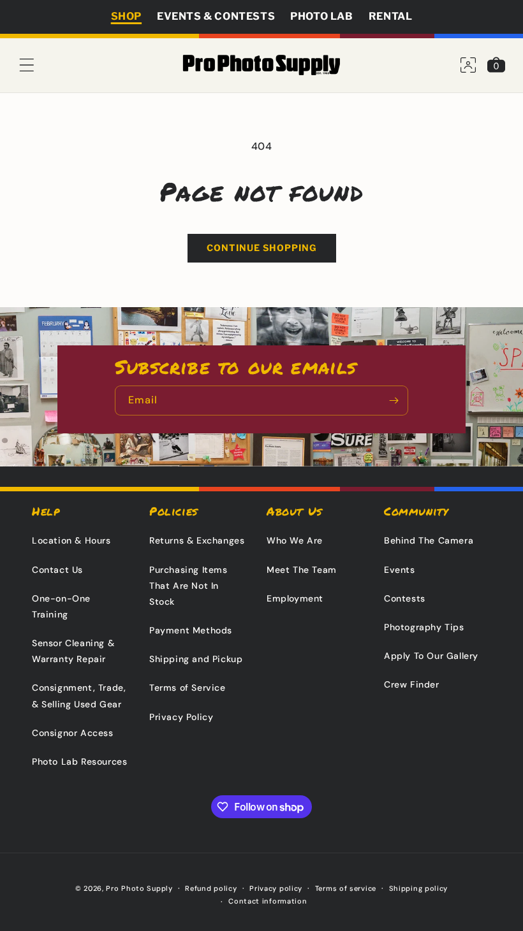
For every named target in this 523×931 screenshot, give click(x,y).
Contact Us (57, 569)
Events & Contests (216, 16)
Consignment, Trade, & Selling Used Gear (79, 695)
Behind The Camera (428, 540)
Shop (126, 16)
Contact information (267, 901)
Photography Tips (424, 627)
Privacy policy (275, 888)
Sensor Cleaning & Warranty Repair (73, 651)
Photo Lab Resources (79, 761)
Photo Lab (321, 16)
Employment (295, 598)
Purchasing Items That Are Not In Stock (188, 585)
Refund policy (211, 888)
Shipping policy (418, 888)
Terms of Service (187, 687)
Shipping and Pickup (195, 659)
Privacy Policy (181, 717)
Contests (404, 598)
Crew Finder (411, 684)
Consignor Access (73, 733)
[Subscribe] (393, 400)
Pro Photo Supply (139, 888)
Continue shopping (262, 247)
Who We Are (295, 540)
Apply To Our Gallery (431, 655)
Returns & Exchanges (196, 540)
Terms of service (345, 888)
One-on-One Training (61, 606)
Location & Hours (71, 540)
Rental (391, 16)
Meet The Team (302, 569)
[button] (27, 65)
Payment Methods (190, 630)
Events (399, 569)
